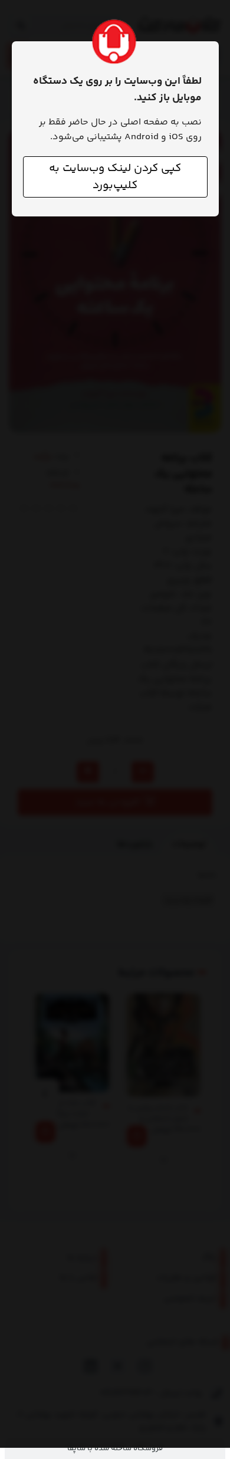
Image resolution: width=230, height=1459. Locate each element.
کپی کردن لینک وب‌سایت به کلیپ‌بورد (115, 177)
